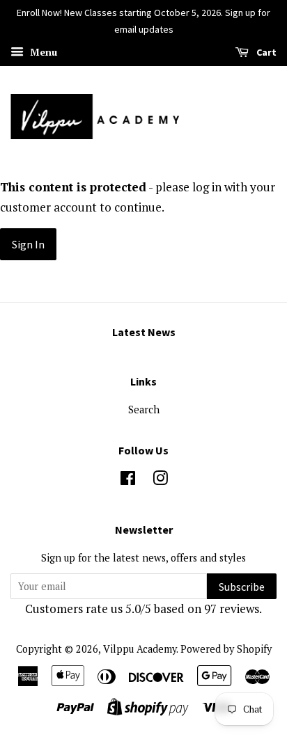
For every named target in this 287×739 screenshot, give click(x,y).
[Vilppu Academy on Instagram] (160, 480)
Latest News (144, 332)
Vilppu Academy (139, 648)
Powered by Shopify (226, 648)
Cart (265, 52)
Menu (42, 51)
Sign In (28, 244)
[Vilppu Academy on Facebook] (128, 480)
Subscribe (242, 587)
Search (144, 409)
